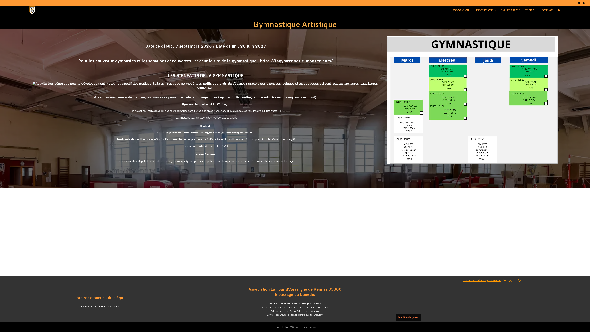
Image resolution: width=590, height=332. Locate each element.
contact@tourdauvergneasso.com (482, 280)
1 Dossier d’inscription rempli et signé (274, 161)
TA (286, 327)
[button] (559, 10)
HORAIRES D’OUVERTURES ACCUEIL (98, 306)
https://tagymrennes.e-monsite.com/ (296, 61)
